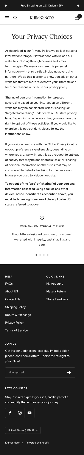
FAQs (9, 284)
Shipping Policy (15, 307)
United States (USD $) (21, 430)
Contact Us (12, 299)
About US (11, 291)
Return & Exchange (18, 315)
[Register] (69, 372)
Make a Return (56, 291)
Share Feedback (57, 299)
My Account (54, 284)
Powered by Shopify (37, 442)
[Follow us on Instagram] (20, 413)
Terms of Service (16, 330)
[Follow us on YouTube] (29, 413)
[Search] (15, 18)
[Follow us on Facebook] (10, 413)
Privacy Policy (14, 322)
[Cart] (77, 18)
